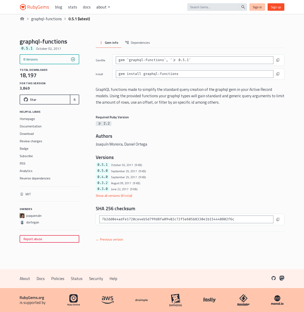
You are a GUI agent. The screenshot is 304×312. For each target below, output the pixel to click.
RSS (22, 163)
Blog (58, 7)
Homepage (27, 118)
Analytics (26, 170)
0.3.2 (102, 183)
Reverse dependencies (35, 178)
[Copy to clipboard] (278, 60)
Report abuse (32, 238)
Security (96, 278)
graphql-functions (46, 19)
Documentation (31, 126)
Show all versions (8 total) (114, 195)
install (99, 74)
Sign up (276, 7)
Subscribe (26, 155)
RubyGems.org (32, 297)
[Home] (22, 18)
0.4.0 (102, 177)
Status (77, 278)
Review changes (31, 141)
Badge (24, 148)
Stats (72, 7)
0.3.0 (102, 189)
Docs (87, 7)
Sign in (257, 7)
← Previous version (109, 239)
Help (113, 278)
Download (27, 133)
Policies (57, 278)
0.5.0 (102, 171)
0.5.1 (102, 165)
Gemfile (100, 60)
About (25, 278)
